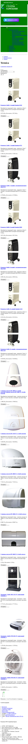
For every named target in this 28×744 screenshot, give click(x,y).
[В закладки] (7, 116)
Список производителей (8, 712)
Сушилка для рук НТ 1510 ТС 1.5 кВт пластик (13, 433)
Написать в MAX (12, 20)
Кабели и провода (16, 34)
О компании (12, 48)
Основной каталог (13, 29)
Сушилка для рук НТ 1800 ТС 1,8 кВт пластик (13, 473)
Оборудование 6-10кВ (17, 39)
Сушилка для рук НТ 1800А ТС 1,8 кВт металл (13, 514)
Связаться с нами (6, 709)
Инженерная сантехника (18, 31)
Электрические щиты (17, 43)
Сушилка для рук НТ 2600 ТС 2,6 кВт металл (13, 554)
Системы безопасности (18, 42)
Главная (6, 56)
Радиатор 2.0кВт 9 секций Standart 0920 (11, 227)
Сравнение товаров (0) (6, 66)
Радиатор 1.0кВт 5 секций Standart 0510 (11, 105)
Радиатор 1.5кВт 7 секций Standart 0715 (11, 145)
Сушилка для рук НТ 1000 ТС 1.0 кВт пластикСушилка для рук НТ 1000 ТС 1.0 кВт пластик (13, 392)
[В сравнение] (8, 116)
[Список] (1, 69)
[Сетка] (2, 69)
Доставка (11, 46)
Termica (5, 59)
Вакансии (11, 47)
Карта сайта (5, 711)
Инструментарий (16, 32)
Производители (8, 58)
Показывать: (4, 73)
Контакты (11, 51)
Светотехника (15, 40)
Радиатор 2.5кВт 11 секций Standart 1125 (11, 309)
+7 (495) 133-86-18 (11, 713)
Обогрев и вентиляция (18, 38)
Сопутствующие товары (18, 44)
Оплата (11, 50)
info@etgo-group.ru (8, 2)
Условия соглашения (7, 708)
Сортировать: (4, 70)
